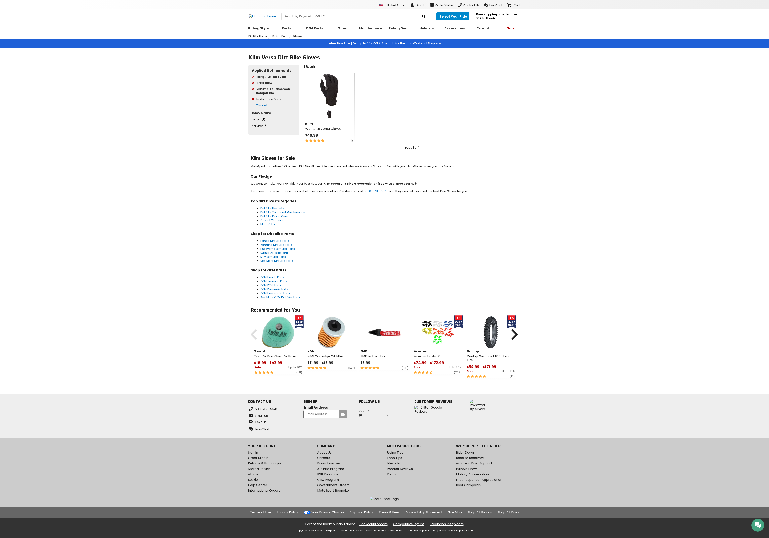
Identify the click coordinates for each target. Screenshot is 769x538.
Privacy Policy (287, 512)
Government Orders (333, 485)
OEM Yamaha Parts (273, 281)
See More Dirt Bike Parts (276, 261)
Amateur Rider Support (474, 463)
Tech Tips (394, 458)
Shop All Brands (479, 512)
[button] (493, 5)
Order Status (258, 458)
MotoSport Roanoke (333, 490)
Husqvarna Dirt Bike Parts (277, 249)
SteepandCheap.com (447, 524)
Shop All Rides (508, 512)
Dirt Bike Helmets (272, 208)
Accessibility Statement (424, 512)
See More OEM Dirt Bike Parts (280, 297)
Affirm (253, 474)
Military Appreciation (472, 474)
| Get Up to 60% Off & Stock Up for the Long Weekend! (384, 43)
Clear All (261, 105)
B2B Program (327, 474)
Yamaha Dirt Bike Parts (276, 245)
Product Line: (269, 99)
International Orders (264, 490)
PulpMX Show (466, 469)
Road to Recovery (470, 458)
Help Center (257, 485)
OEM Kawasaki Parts (274, 289)
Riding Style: (271, 77)
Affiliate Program (330, 469)
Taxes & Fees (389, 512)
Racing (392, 474)
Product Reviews (400, 469)
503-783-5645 (378, 191)
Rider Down (465, 452)
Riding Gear (280, 36)
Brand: (264, 83)
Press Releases (329, 463)
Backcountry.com (373, 524)
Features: (273, 91)
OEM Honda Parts (272, 277)
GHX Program (328, 479)
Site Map (455, 512)
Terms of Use (260, 512)
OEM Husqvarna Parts (275, 293)
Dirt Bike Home (257, 36)
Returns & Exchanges (264, 463)
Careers (323, 458)
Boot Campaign (468, 485)
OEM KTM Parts (270, 285)
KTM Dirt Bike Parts (273, 257)
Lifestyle (393, 463)
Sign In (253, 452)
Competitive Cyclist (408, 524)
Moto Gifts (267, 224)
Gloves (298, 36)
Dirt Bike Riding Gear (274, 216)
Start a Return (259, 469)
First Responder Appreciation (479, 479)
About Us (324, 452)
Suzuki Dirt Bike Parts (274, 253)
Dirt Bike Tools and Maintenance (282, 212)
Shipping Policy (361, 512)
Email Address (315, 408)
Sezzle (253, 479)
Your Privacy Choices (327, 512)
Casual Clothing (271, 220)
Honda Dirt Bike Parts (274, 241)
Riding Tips (395, 452)
